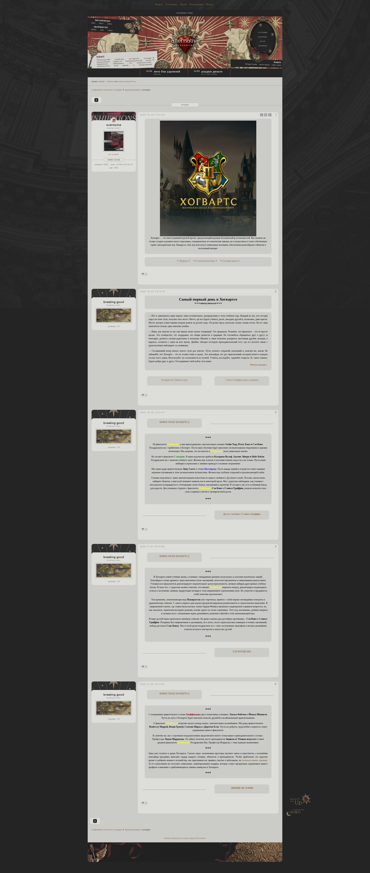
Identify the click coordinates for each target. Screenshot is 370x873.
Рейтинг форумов (172, 838)
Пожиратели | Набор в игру (174, 380)
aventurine (113, 125)
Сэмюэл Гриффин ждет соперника (241, 380)
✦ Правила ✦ (183, 261)
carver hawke (264, 64)
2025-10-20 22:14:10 (152, 291)
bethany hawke (251, 64)
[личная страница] (114, 120)
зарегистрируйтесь (127, 81)
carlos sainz (276, 65)
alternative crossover (102, 89)
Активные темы (185, 13)
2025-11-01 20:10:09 (152, 547)
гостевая (262, 32)
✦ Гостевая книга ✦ (230, 261)
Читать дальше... (259, 364)
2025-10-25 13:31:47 (152, 412)
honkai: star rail (114, 160)
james (109, 23)
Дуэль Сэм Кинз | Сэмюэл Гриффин (242, 514)
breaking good (113, 302)
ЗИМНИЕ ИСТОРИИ (242, 788)
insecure (111, 154)
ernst (93, 23)
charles (94, 29)
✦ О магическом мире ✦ (205, 261)
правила (262, 45)
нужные (262, 36)
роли (262, 41)
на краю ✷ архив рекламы (127, 89)
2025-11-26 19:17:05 (152, 684)
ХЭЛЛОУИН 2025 (242, 651)
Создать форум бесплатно (194, 838)
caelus (110, 30)
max (102, 30)
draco (101, 23)
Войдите (110, 81)
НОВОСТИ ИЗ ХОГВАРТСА (174, 422)
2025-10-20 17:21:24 (152, 115)
